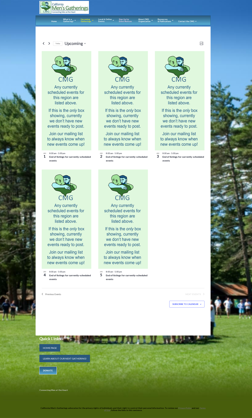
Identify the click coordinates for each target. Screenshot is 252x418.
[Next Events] (49, 43)
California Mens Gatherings (123, 8)
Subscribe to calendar (185, 304)
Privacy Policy (185, 408)
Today (57, 43)
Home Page (50, 347)
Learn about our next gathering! (64, 358)
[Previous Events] (43, 43)
